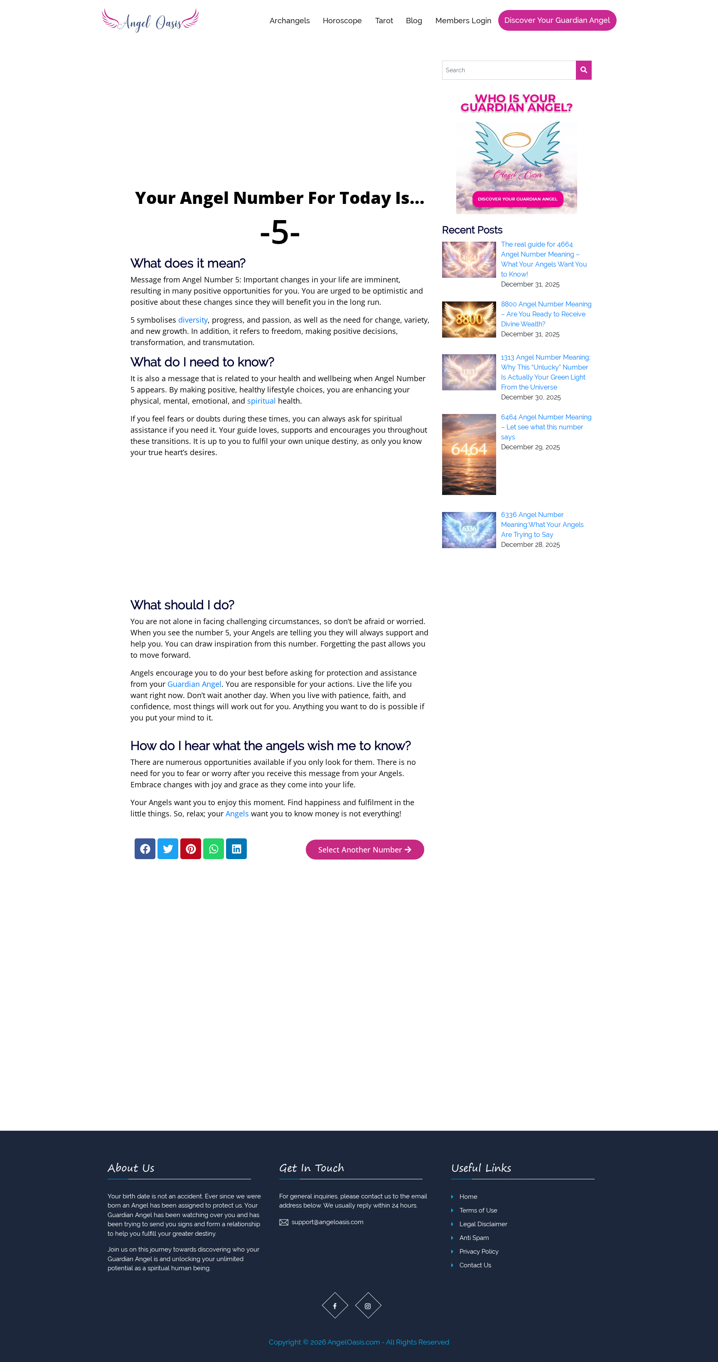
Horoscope (342, 20)
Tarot (384, 20)
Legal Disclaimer (483, 1224)
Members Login (463, 20)
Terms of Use (478, 1210)
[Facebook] (145, 848)
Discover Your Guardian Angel (557, 20)
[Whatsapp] (213, 848)
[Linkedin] (236, 848)
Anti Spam (474, 1238)
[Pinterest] (190, 848)
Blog (414, 20)
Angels (237, 813)
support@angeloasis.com (328, 1222)
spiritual (261, 401)
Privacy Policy (479, 1251)
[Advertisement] (280, 123)
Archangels (290, 20)
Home (468, 1196)
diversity (193, 320)
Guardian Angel (194, 684)
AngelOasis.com (353, 1342)
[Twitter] (167, 848)
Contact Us (475, 1265)
